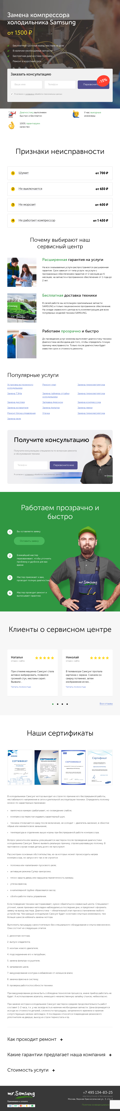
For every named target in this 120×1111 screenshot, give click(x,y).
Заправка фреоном (52, 402)
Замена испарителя (17, 408)
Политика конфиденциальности (97, 1105)
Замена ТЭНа (14, 393)
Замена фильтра (51, 408)
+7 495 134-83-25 (98, 1093)
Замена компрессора (89, 402)
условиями (29, 94)
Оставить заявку (29, 541)
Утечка (46, 413)
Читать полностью (21, 687)
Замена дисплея (16, 402)
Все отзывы (106, 704)
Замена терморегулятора (91, 385)
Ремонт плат (49, 385)
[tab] (60, 1044)
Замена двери (85, 408)
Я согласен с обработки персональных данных (38, 94)
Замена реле (14, 419)
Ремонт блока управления (21, 413)
